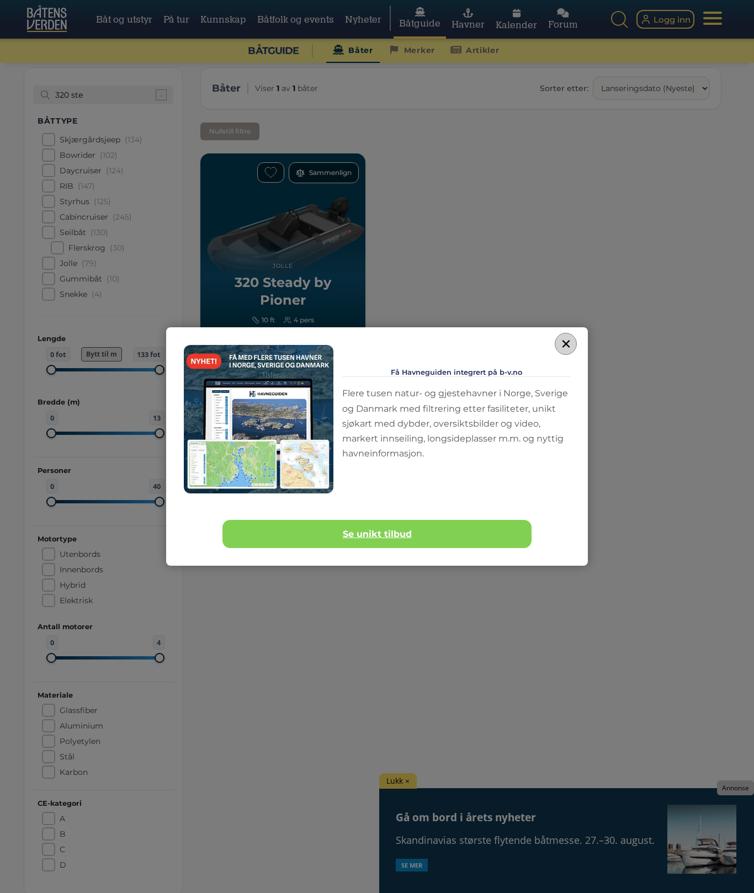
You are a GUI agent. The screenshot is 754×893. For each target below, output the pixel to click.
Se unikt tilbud (377, 534)
